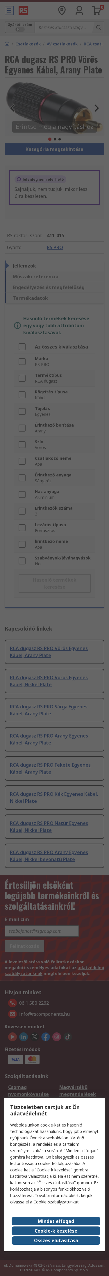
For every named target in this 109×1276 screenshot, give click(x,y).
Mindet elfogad (56, 1221)
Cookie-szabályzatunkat (56, 1202)
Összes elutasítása (56, 1240)
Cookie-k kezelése (56, 1231)
